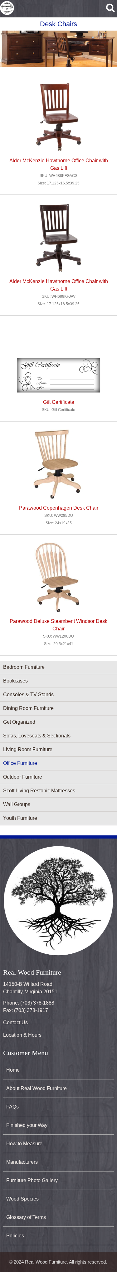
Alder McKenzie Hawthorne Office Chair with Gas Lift (58, 164)
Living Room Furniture (27, 749)
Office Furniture (20, 763)
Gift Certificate (58, 402)
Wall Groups (16, 804)
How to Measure (24, 1143)
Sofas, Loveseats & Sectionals (37, 735)
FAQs (12, 1106)
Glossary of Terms (26, 1217)
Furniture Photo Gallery (32, 1180)
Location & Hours (22, 1035)
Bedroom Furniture (24, 667)
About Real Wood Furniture (36, 1088)
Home (13, 1070)
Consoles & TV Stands (28, 694)
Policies (15, 1235)
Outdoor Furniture (22, 777)
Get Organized (19, 722)
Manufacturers (22, 1162)
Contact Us (15, 1022)
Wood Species (22, 1198)
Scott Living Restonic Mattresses (39, 790)
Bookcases (15, 680)
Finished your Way (26, 1125)
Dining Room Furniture (28, 708)
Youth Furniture (20, 818)
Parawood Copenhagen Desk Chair (58, 508)
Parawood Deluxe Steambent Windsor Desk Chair (58, 625)
